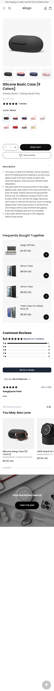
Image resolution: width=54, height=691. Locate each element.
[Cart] (50, 8)
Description (9, 166)
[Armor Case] (11, 271)
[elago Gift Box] (11, 250)
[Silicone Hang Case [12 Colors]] (18, 433)
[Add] (46, 255)
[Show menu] (4, 8)
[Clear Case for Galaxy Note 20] (11, 312)
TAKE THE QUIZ (27, 505)
